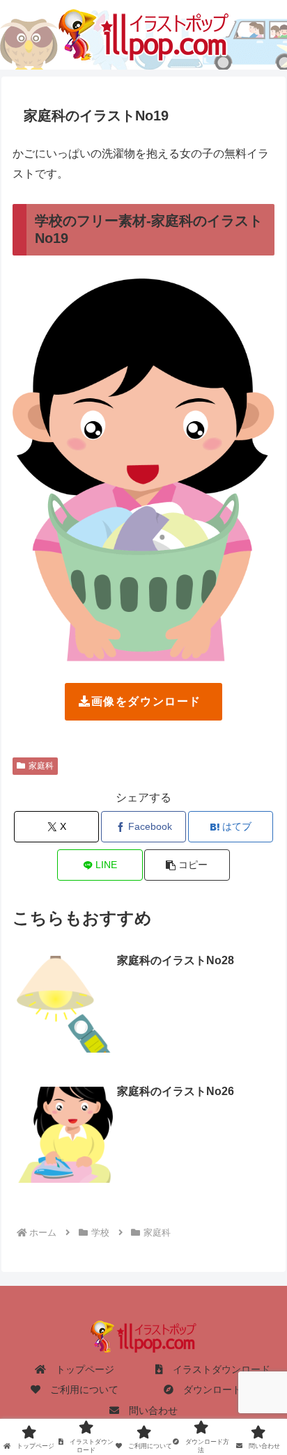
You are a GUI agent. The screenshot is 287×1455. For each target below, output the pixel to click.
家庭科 (41, 766)
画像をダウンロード (146, 701)
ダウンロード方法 (217, 1389)
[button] (186, 865)
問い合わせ (148, 1410)
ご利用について (79, 1389)
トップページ (80, 1369)
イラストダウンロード (216, 1369)
